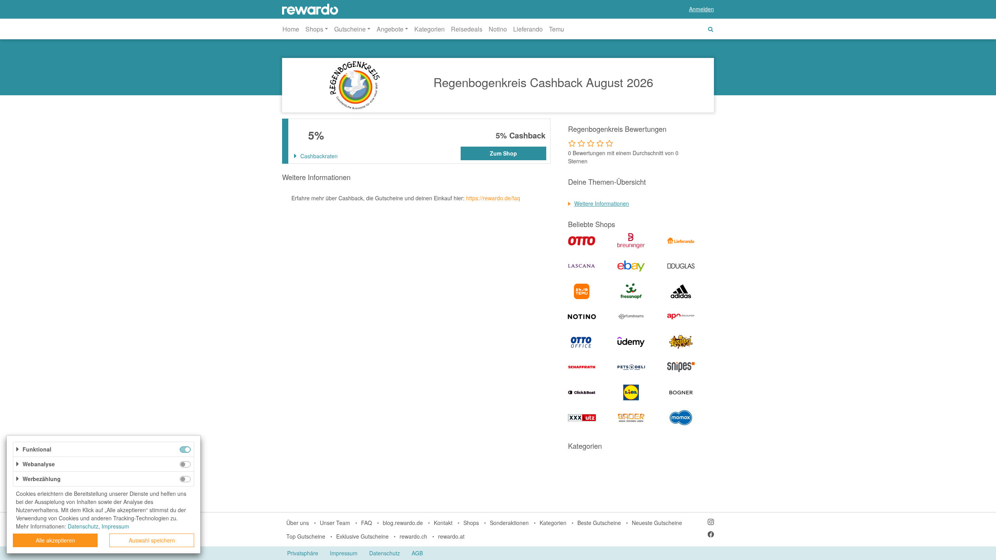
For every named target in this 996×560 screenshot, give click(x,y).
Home (290, 28)
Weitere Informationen (601, 203)
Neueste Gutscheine (657, 523)
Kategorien (429, 28)
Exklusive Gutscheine (362, 536)
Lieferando (528, 28)
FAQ (366, 523)
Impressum (344, 553)
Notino (498, 28)
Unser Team (335, 523)
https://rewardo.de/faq (493, 198)
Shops (471, 523)
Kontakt (443, 523)
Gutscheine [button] (350, 28)
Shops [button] (314, 28)
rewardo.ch (413, 536)
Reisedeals (466, 28)
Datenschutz (384, 553)
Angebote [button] (390, 28)
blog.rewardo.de (403, 523)
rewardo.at (451, 536)
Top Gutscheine (305, 536)
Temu (556, 28)
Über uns (297, 523)
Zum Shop (503, 153)
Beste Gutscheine (599, 523)
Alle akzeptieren (55, 540)
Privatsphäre (302, 553)
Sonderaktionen (509, 523)
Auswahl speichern (152, 540)
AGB (417, 553)
